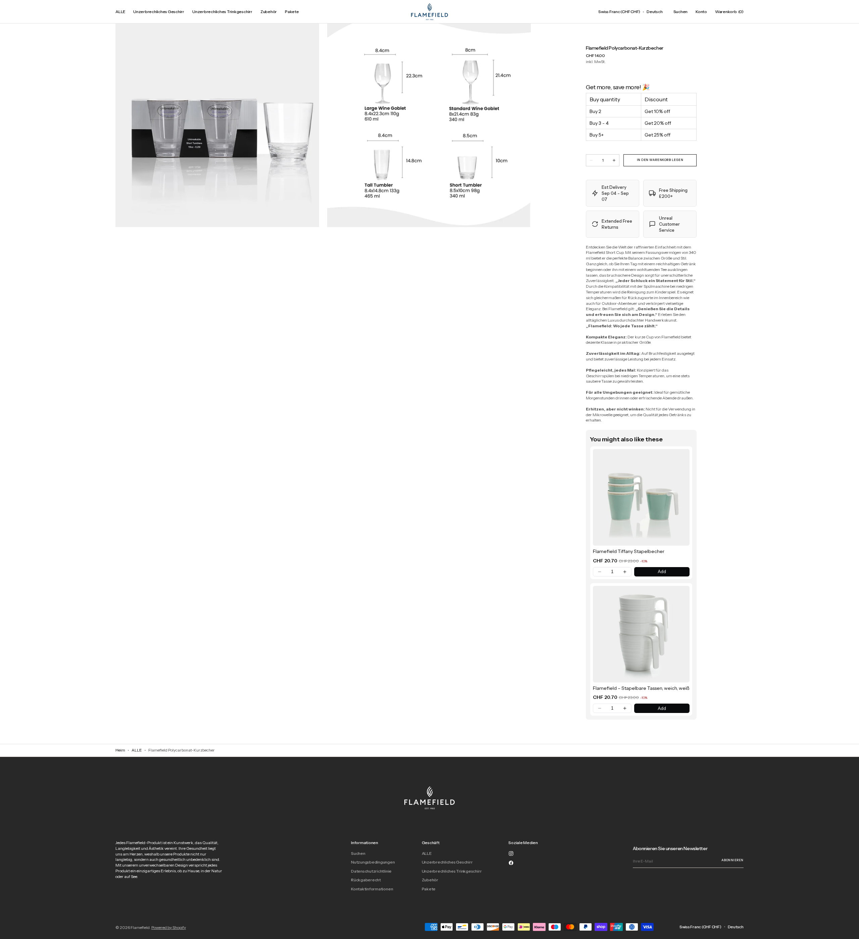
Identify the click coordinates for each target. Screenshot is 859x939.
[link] (641, 497)
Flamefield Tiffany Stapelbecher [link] (628, 551)
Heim (120, 750)
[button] (619, 11)
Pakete (429, 888)
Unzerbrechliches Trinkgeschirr (452, 871)
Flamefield (140, 927)
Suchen (358, 853)
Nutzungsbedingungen (373, 862)
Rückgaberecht (366, 879)
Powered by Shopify (168, 927)
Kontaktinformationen (372, 888)
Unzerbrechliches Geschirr (447, 862)
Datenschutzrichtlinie (371, 871)
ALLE (137, 750)
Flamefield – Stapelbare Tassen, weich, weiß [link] (641, 688)
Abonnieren (732, 860)
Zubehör (430, 879)
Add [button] (662, 571)
